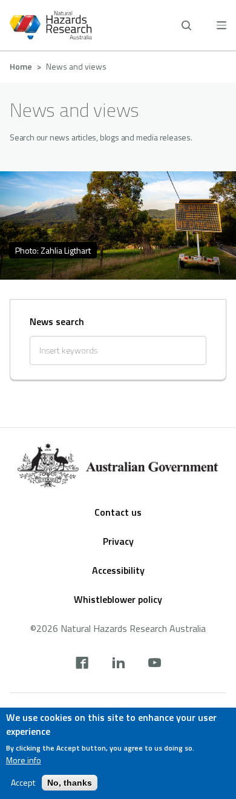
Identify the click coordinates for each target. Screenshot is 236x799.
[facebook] (82, 664)
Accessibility (118, 570)
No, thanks (69, 782)
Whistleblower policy (118, 599)
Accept (23, 782)
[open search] (186, 25)
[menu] (221, 25)
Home (21, 66)
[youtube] (154, 664)
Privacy (118, 541)
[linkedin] (118, 664)
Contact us (118, 512)
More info (23, 760)
